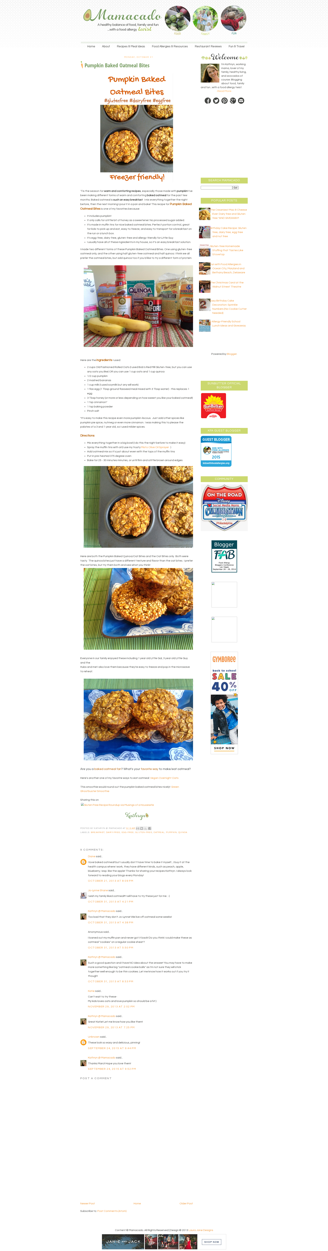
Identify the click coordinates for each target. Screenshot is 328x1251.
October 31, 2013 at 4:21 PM (110, 901)
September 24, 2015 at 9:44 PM (112, 1048)
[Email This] (137, 828)
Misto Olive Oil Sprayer (155, 447)
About (106, 46)
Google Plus (233, 101)
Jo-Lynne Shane (98, 890)
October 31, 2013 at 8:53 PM (110, 981)
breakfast (98, 832)
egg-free (128, 832)
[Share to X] (145, 828)
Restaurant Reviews (208, 46)
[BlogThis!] (141, 828)
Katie (91, 991)
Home (91, 46)
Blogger (232, 354)
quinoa (182, 832)
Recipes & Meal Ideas (131, 46)
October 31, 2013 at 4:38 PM (110, 922)
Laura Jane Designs (201, 1230)
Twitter (216, 101)
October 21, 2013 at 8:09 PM (110, 880)
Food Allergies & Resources (170, 46)
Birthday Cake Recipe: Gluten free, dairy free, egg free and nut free (228, 232)
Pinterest (224, 101)
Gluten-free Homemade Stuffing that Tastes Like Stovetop (226, 250)
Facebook (208, 101)
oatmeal (159, 832)
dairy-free (113, 832)
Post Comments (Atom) (112, 1211)
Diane (91, 856)
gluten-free (143, 832)
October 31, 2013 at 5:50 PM (110, 947)
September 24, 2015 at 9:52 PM (112, 1069)
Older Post (186, 1203)
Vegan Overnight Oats (164, 778)
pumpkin (171, 832)
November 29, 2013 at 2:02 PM (111, 1006)
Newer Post (87, 1203)
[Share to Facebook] (149, 828)
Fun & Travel (236, 46)
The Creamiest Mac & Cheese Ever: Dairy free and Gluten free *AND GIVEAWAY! (228, 213)
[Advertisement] (106, 1177)
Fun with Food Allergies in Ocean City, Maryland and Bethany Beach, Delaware (227, 268)
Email (241, 101)
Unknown (94, 1036)
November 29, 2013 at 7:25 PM (111, 1027)
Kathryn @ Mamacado (101, 911)
